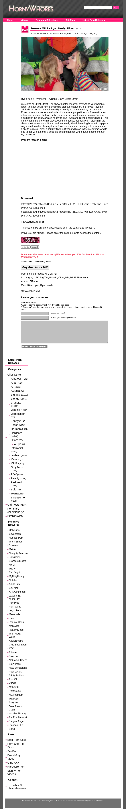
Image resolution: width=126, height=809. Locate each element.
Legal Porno (15, 610)
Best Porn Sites (16, 739)
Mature (15, 459)
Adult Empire (16, 640)
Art (12, 386)
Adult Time (15, 584)
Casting (15, 409)
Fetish (14, 425)
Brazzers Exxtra (17, 561)
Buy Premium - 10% (35, 267)
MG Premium (16, 694)
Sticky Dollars (16, 675)
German (16, 429)
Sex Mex (13, 588)
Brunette (16, 402)
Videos (24, 20)
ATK (11, 648)
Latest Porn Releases (94, 20)
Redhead (16, 482)
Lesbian (15, 455)
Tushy (12, 568)
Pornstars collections (13, 510)
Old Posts (13, 504)
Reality (15, 478)
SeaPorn (12, 751)
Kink (11, 618)
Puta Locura (15, 671)
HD (95, 33)
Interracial (17, 448)
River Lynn (33, 285)
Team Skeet (15, 541)
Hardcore (16, 433)
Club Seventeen (18, 644)
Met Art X (14, 687)
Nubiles (13, 580)
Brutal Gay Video (13, 757)
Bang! (12, 729)
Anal (13, 382)
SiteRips (70, 20)
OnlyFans (12, 25)
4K (65, 33)
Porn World (15, 606)
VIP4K (12, 683)
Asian (14, 390)
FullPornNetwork (18, 717)
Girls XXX (13, 762)
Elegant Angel (16, 721)
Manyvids (14, 626)
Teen (14, 493)
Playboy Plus (16, 725)
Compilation (18, 413)
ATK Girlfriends (17, 591)
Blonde (81, 33)
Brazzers (14, 545)
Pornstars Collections (47, 20)
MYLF (54, 273)
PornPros (14, 602)
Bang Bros (14, 557)
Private (13, 652)
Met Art (12, 549)
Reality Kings (16, 629)
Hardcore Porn (16, 766)
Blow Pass (15, 664)
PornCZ (13, 679)
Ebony (15, 420)
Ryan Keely (46, 285)
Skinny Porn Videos (14, 772)
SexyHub (14, 702)
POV (14, 474)
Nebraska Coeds (18, 660)
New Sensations (18, 667)
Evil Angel (14, 572)
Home (10, 20)
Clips (89, 33)
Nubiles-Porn (16, 537)
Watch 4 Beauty (17, 713)
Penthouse (15, 691)
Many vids (14, 614)
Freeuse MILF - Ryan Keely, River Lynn (55, 28)
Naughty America (18, 553)
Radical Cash (16, 622)
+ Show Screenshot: (33, 222)
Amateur (16, 378)
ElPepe (34, 281)
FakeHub (14, 656)
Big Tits (71, 33)
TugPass (14, 698)
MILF (72, 277)
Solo (13, 489)
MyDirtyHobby (16, 576)
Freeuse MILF (42, 273)
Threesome (83, 277)
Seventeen (15, 534)
